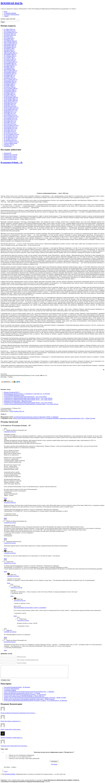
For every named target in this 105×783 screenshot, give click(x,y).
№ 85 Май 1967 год (9, 76)
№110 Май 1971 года (10, 113)
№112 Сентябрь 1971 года (11, 116)
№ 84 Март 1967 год (9, 75)
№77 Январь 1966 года (10, 64)
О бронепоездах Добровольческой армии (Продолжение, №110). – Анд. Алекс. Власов (28, 402)
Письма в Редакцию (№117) (11, 392)
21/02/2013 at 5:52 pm (10, 543)
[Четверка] (21, 375)
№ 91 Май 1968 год (9, 85)
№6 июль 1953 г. (8, 36)
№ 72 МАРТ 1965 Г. (9, 57)
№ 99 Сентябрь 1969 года (11, 97)
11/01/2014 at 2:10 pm (23, 620)
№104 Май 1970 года (10, 104)
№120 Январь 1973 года (10, 128)
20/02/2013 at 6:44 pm (10, 502)
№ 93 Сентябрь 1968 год (11, 88)
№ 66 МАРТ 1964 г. (9, 48)
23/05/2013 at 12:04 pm (10, 631)
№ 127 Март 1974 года (10, 138)
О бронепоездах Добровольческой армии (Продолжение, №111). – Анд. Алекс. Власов (28, 399)
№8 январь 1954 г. (9, 39)
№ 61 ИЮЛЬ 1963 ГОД (10, 41)
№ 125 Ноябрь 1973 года (11, 135)
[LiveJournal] (20, 382)
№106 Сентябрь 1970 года (11, 107)
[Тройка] (15, 375)
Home (5, 11)
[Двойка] (9, 375)
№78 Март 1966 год (9, 66)
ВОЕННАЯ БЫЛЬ (12, 3)
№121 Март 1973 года (10, 130)
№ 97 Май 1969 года (9, 94)
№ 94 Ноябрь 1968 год (10, 90)
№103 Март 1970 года (10, 103)
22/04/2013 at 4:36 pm (13, 576)
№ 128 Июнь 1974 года (10, 140)
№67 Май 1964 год (9, 50)
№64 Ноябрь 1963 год (10, 45)
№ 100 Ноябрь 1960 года (11, 98)
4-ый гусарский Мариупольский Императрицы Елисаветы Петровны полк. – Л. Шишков (29, 691)
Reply (5, 498)
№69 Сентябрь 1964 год (10, 53)
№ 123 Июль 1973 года (10, 133)
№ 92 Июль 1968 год (10, 87)
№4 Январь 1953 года (10, 33)
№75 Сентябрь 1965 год (10, 61)
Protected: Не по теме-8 (10, 157)
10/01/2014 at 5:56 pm (16, 587)
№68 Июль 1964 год (9, 51)
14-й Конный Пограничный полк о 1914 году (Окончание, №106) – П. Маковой (36, 417)
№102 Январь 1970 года (10, 101)
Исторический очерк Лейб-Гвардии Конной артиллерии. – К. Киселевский (25, 694)
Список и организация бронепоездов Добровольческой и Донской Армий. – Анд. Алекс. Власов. (31, 404)
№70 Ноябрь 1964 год (10, 54)
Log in (5, 771)
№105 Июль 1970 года (10, 106)
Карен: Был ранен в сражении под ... (11, 721)
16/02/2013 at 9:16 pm (10, 431)
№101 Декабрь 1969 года (11, 100)
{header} (6, 16)
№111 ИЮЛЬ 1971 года (10, 115)
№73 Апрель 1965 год (10, 59)
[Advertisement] (52, 178)
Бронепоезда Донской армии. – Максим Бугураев (18, 401)
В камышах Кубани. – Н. (12, 162)
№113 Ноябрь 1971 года (10, 118)
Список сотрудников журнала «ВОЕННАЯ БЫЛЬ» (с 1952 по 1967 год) (24, 696)
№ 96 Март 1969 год (9, 93)
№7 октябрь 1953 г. (9, 38)
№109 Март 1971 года (10, 112)
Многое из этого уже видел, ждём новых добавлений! (24, 758)
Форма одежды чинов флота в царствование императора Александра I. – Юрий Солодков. (29, 699)
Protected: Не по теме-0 (10, 156)
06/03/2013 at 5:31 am (10, 563)
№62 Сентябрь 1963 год (10, 42)
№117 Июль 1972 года (10, 124)
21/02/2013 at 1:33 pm (10, 522)
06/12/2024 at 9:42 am (10, 641)
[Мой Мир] (14, 382)
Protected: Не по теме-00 (10, 154)
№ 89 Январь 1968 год (10, 82)
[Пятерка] (27, 375)
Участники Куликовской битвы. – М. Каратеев (17, 687)
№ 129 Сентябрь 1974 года (11, 141)
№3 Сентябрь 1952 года (10, 32)
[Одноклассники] (13, 382)
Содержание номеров (10, 13)
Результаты (54, 764)
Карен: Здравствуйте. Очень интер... (11, 729)
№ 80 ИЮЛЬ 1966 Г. (9, 69)
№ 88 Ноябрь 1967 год (10, 81)
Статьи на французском (10, 143)
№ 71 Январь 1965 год (10, 56)
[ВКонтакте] (18, 382)
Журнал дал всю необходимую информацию (21, 755)
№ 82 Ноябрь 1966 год (10, 72)
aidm (8, 630)
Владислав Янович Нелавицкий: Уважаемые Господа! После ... (18, 713)
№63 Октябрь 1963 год (10, 44)
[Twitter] (16, 382)
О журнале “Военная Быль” (11, 14)
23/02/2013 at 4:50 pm (10, 553)
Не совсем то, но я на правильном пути (20, 757)
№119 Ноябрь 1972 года (10, 127)
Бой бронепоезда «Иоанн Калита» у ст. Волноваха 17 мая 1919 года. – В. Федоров (27, 393)
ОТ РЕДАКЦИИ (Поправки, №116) (14, 395)
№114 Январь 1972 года (10, 119)
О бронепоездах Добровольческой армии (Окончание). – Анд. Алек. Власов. (25, 396)
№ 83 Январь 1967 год (10, 73)
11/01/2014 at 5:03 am (19, 600)
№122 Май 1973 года (10, 131)
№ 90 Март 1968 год (9, 84)
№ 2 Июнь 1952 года (10, 30)
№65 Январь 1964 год (10, 47)
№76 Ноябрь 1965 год (10, 63)
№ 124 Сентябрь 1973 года (11, 134)
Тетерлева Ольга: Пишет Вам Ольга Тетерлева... (14, 745)
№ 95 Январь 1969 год (10, 91)
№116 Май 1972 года (10, 122)
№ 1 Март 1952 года (9, 29)
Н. (5, 414)
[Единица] (4, 375)
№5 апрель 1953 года (10, 35)
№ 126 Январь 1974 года (11, 137)
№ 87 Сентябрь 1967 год (11, 79)
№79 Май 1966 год (9, 67)
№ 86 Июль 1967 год (10, 78)
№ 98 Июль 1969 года (10, 96)
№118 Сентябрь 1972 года (11, 125)
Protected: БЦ (7, 153)
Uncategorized (7, 146)
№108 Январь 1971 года (10, 110)
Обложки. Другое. (9, 144)
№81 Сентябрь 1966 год (10, 70)
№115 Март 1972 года (10, 121)
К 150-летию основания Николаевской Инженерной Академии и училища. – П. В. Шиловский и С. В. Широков (35, 700)
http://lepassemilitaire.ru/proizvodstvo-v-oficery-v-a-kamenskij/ (30, 607)
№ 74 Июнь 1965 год (10, 60)
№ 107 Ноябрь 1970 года (11, 109)
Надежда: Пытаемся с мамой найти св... (12, 737)
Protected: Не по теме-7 (10, 159)
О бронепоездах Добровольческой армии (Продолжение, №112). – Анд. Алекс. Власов (28, 398)
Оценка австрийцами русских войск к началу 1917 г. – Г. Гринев (22, 693)
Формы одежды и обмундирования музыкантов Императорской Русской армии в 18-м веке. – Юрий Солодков (35, 697)
